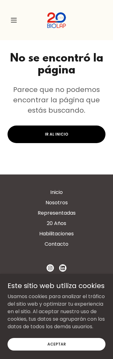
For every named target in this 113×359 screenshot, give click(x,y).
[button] (15, 20)
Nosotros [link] (57, 202)
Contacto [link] (56, 244)
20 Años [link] (56, 223)
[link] (56, 20)
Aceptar (56, 343)
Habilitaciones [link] (56, 233)
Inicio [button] (56, 192)
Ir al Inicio (56, 134)
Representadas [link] (57, 213)
